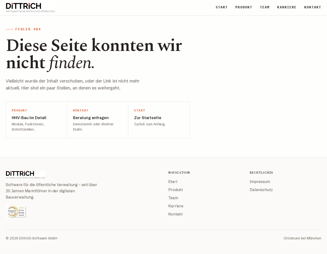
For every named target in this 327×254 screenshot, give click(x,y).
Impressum (260, 181)
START (222, 7)
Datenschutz (261, 189)
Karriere (175, 206)
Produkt (175, 189)
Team (173, 197)
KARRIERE (287, 7)
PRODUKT (243, 7)
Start (172, 181)
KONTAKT (312, 7)
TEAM (265, 7)
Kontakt (175, 214)
